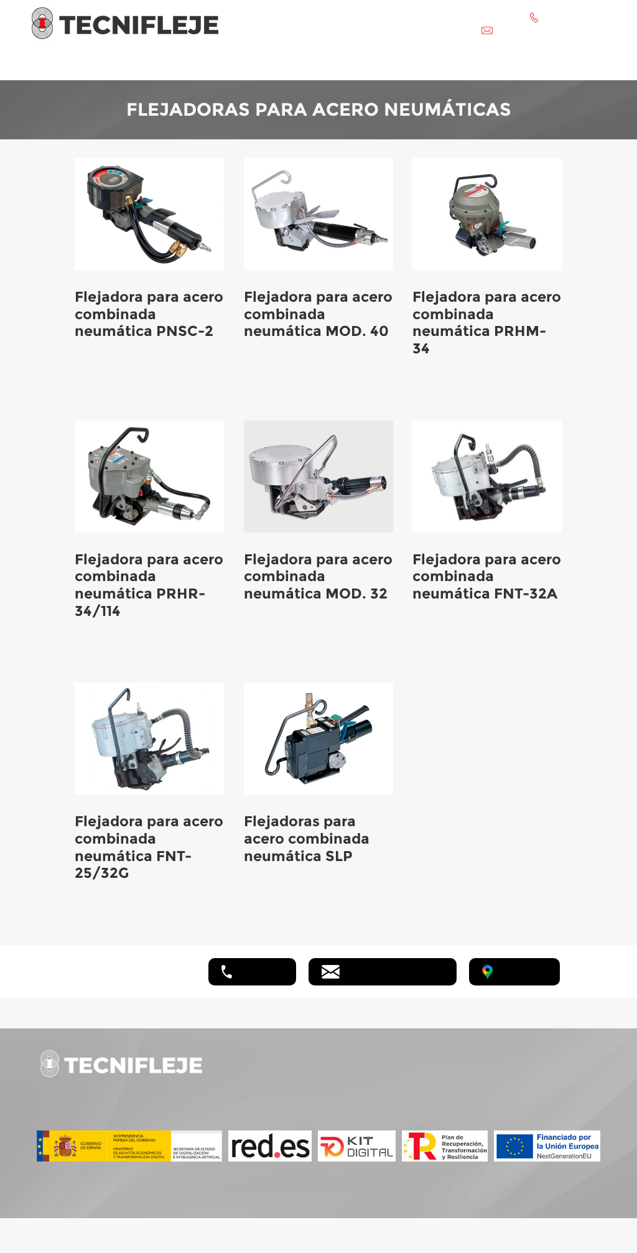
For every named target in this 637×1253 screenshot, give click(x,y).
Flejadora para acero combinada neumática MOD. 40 (318, 314)
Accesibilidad (545, 1094)
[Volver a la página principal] (125, 22)
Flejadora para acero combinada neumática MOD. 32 (318, 576)
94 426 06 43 (298, 1065)
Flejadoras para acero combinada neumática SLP (307, 838)
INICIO (102, 64)
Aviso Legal (542, 1051)
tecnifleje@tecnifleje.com (395, 971)
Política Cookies (550, 1080)
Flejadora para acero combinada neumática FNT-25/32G (149, 847)
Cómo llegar (523, 971)
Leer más (93, 377)
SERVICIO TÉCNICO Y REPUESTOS (388, 64)
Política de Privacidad (560, 1066)
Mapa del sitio (546, 1109)
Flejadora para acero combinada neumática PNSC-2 (149, 314)
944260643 (260, 971)
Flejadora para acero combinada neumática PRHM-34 (486, 322)
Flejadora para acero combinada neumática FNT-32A (486, 576)
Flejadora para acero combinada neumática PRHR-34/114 (149, 585)
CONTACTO (522, 64)
